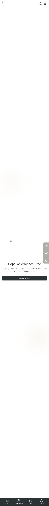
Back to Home (24, 278)
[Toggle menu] (45, 4)
